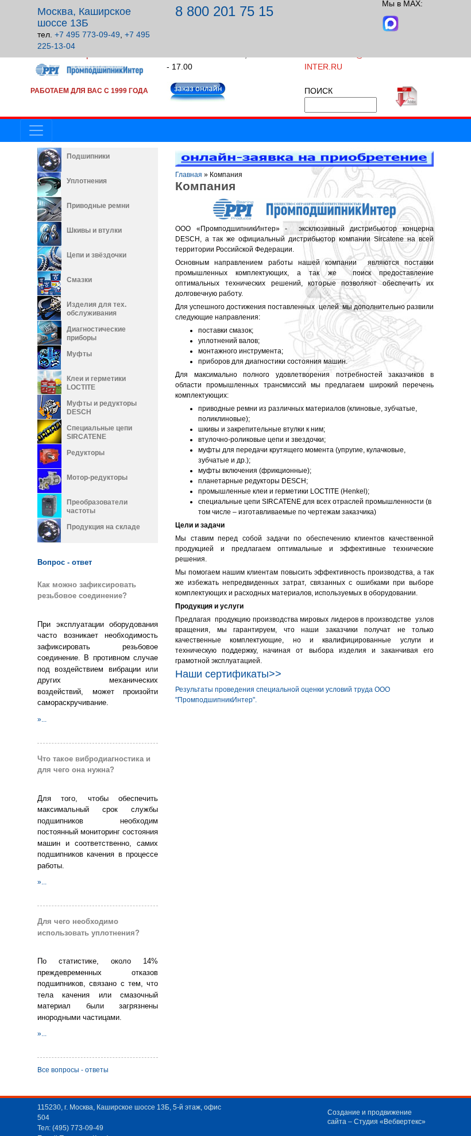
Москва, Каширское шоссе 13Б (84, 17)
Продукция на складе (103, 527)
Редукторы (86, 453)
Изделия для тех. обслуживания (96, 309)
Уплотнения (87, 181)
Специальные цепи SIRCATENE (99, 432)
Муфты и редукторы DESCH (102, 407)
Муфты (79, 354)
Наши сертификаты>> (228, 674)
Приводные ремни (98, 206)
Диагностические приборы (96, 333)
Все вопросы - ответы (73, 1070)
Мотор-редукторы (97, 477)
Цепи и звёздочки (96, 255)
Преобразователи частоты (97, 506)
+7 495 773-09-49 (87, 34)
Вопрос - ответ (64, 562)
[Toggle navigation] (36, 130)
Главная (188, 175)
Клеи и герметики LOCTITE (96, 383)
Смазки (79, 280)
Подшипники (88, 156)
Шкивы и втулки (94, 230)
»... (42, 719)
